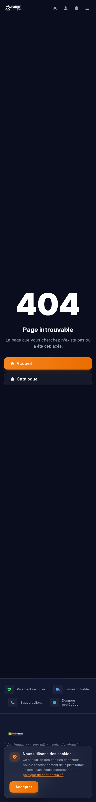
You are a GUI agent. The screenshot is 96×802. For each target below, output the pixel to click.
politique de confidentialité (43, 775)
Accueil (24, 363)
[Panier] (76, 8)
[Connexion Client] (65, 8)
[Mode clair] (55, 8)
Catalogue (27, 379)
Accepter (24, 787)
